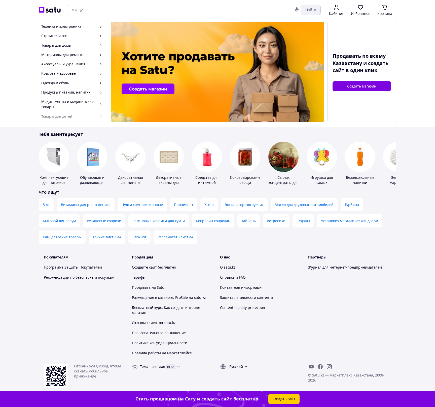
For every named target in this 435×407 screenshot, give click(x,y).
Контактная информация (242, 287)
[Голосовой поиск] (297, 10)
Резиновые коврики (104, 220)
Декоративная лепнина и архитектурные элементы (130, 185)
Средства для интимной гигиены (207, 182)
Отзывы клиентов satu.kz (154, 322)
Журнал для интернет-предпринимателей (345, 267)
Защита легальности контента (246, 297)
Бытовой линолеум (59, 220)
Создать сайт (284, 398)
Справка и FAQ (233, 277)
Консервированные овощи (247, 180)
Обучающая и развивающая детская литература (92, 185)
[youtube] (311, 367)
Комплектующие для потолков (54, 180)
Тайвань (248, 220)
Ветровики (276, 220)
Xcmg (209, 204)
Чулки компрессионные (142, 204)
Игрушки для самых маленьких (321, 182)
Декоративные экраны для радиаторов (169, 182)
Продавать (141, 287)
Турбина (352, 204)
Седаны (303, 220)
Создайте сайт (144, 267)
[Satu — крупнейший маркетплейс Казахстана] (50, 10)
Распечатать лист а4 (175, 237)
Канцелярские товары (62, 237)
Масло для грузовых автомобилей (304, 204)
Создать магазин (361, 86)
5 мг (46, 204)
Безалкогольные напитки (360, 180)
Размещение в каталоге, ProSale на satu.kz (169, 297)
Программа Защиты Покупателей (73, 267)
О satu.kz (228, 267)
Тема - (152, 366)
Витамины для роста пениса (86, 204)
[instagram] (329, 367)
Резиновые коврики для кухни (158, 220)
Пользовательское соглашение (159, 332)
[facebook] (320, 367)
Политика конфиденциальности (159, 342)
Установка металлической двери (349, 220)
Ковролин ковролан (213, 220)
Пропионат (183, 204)
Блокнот (139, 237)
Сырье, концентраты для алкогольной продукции (283, 185)
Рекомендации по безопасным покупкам (79, 277)
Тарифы (139, 277)
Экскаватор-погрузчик (244, 204)
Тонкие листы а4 (107, 237)
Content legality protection (242, 307)
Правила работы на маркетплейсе (162, 353)
